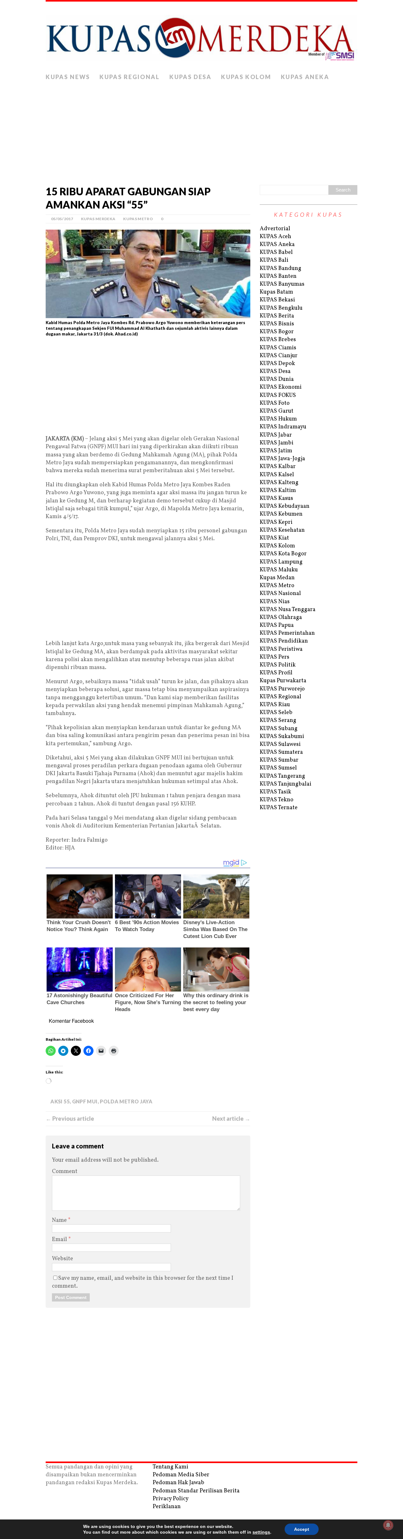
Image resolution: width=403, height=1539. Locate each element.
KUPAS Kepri (276, 522)
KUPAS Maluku (279, 570)
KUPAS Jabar (276, 435)
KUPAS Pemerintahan (287, 633)
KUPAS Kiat (274, 538)
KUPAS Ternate (279, 808)
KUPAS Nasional (280, 594)
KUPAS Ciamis (278, 348)
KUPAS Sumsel (278, 768)
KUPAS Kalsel (277, 475)
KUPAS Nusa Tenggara (287, 610)
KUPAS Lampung (281, 562)
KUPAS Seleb (276, 713)
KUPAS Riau (275, 705)
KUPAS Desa (190, 76)
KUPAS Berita (277, 316)
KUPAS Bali (274, 260)
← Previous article (70, 1118)
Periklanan (167, 1507)
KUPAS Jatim (276, 451)
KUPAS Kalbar (278, 467)
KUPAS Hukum (278, 419)
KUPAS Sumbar (279, 760)
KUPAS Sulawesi (280, 744)
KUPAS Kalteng (279, 483)
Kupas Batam (276, 292)
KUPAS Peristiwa (281, 649)
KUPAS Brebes (278, 340)
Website (62, 1259)
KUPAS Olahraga (281, 617)
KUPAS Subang (279, 729)
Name (60, 1220)
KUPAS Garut (276, 411)
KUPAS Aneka (305, 76)
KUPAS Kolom (246, 76)
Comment (64, 1172)
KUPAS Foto (275, 403)
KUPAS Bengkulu (281, 308)
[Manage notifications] (388, 1525)
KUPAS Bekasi (277, 300)
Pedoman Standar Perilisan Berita (196, 1491)
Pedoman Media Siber (181, 1475)
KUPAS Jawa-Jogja (282, 459)
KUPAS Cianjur (279, 356)
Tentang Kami (170, 1467)
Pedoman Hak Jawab (178, 1483)
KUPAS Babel (276, 252)
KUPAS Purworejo (282, 689)
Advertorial (275, 229)
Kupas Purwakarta (283, 681)
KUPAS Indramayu (283, 427)
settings (261, 1532)
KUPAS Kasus (276, 498)
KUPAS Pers (274, 657)
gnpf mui (85, 1101)
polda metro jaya (126, 1101)
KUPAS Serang (278, 720)
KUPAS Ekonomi (281, 387)
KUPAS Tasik (275, 792)
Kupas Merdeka (98, 218)
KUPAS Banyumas (282, 284)
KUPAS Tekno (276, 800)
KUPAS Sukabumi (282, 737)
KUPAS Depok (277, 364)
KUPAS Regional (129, 76)
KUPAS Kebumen (281, 514)
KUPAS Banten (278, 276)
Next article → (231, 1118)
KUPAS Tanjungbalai (285, 784)
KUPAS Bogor (277, 332)
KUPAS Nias (275, 602)
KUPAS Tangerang (282, 776)
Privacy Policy (171, 1499)
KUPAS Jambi (276, 443)
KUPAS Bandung (280, 268)
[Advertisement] (201, 131)
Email (60, 1240)
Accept (301, 1529)
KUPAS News (68, 76)
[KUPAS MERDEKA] (201, 36)
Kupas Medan (277, 578)
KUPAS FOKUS (278, 395)
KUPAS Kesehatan (282, 530)
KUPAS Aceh (275, 237)
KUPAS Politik (278, 665)
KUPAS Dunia (277, 379)
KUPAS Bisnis (277, 324)
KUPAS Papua (277, 625)
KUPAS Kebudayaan (284, 506)
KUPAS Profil (276, 673)
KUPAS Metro (138, 218)
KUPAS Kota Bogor (283, 554)
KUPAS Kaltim (278, 491)
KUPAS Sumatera (281, 752)
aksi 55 (60, 1101)
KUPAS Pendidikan (284, 641)
